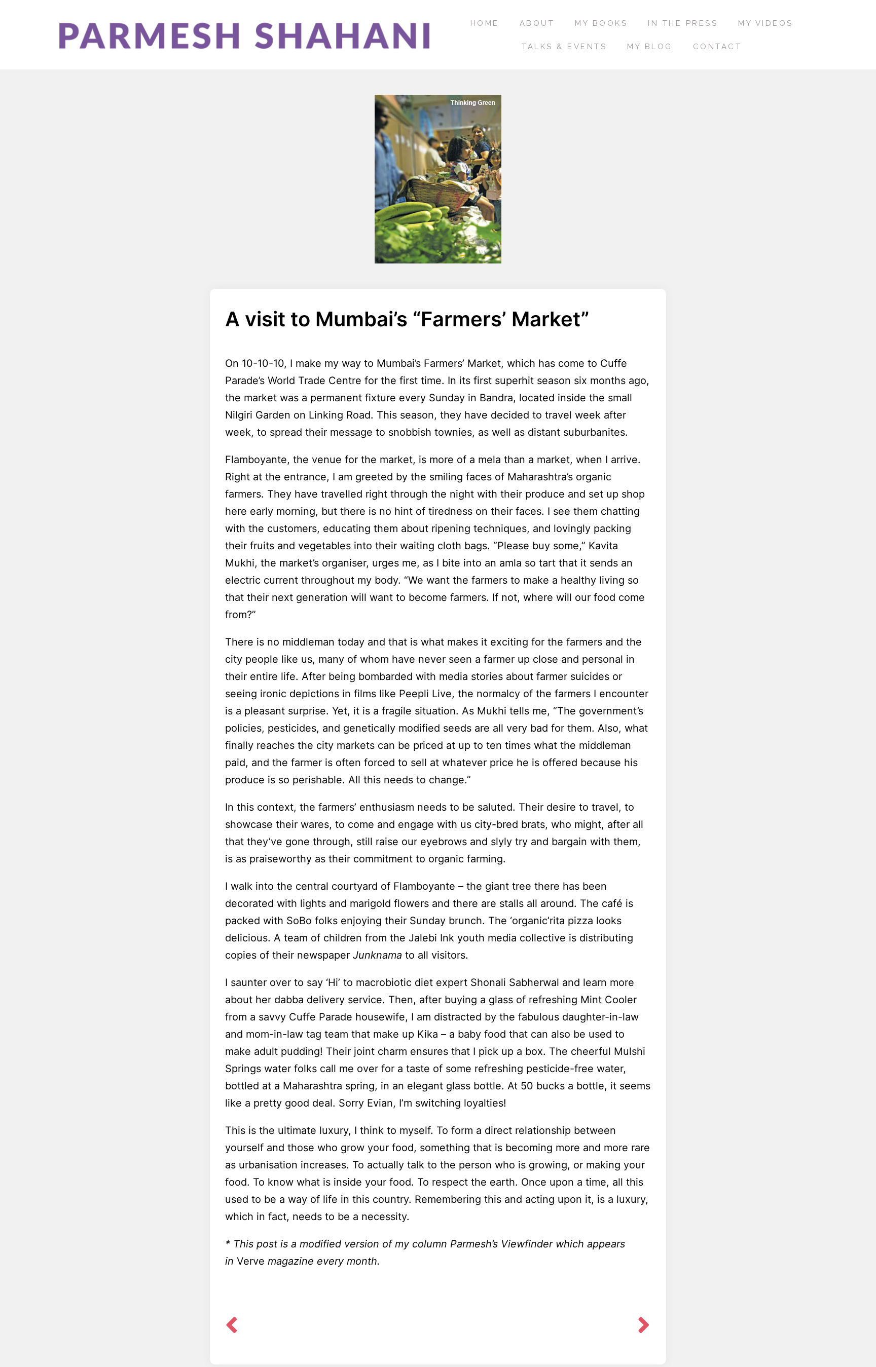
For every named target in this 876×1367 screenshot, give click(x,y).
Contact (717, 46)
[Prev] (331, 1327)
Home (484, 23)
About (537, 23)
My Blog (650, 46)
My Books (601, 23)
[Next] (640, 1327)
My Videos (765, 23)
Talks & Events (564, 46)
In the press (683, 23)
